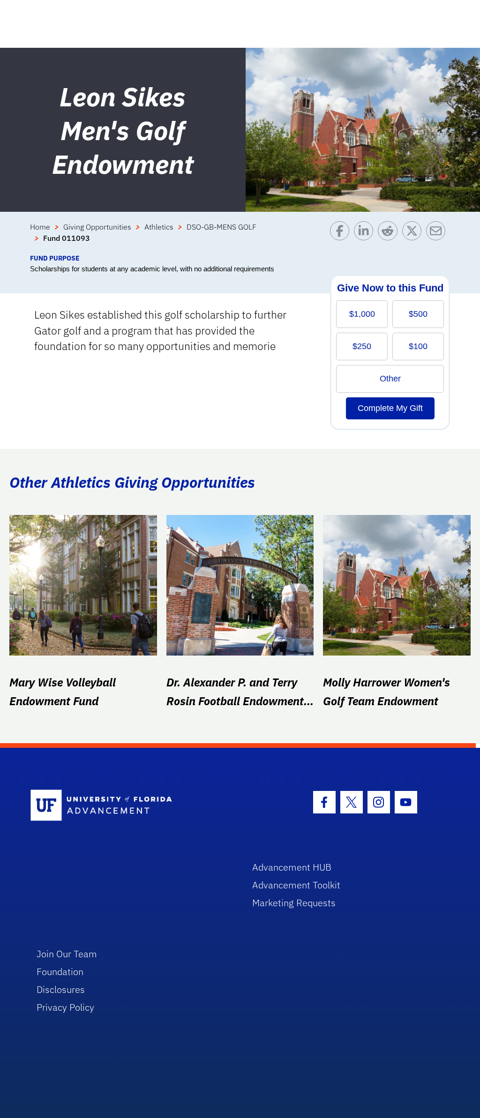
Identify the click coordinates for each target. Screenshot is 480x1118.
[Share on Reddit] (390, 237)
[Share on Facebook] (342, 237)
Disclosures (61, 989)
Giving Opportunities (97, 226)
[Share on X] (414, 237)
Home (40, 226)
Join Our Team (67, 953)
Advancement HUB (291, 867)
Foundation (60, 971)
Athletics (158, 226)
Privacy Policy (65, 1007)
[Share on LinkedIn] (366, 237)
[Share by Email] (438, 237)
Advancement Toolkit (296, 885)
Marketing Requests (294, 902)
